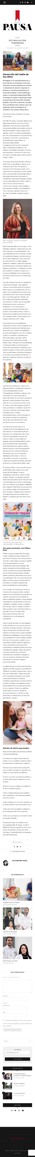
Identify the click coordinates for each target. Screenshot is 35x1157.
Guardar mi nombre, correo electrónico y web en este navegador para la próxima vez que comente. (17, 1023)
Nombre (5, 996)
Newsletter (17, 1050)
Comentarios (17, 842)
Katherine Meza (18, 851)
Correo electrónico (6, 1004)
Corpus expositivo (19, 1093)
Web (4, 1012)
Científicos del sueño (10, 932)
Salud (17, 37)
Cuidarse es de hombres (11, 902)
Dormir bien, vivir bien (10, 961)
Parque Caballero (19, 1083)
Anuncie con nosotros (17, 1138)
